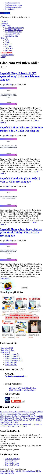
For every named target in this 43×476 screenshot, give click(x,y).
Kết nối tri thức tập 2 (12, 356)
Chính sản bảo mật (29, 471)
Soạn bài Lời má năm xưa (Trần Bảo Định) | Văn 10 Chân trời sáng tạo (21, 129)
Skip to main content (12, 3)
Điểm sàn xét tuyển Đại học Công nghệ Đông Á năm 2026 (21, 416)
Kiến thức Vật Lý (11, 461)
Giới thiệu (10, 471)
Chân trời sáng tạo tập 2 (13, 360)
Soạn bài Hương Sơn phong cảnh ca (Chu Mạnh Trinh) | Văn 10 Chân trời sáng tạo (21, 232)
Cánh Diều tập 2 (11, 365)
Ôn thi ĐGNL (5, 13)
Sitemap (3, 471)
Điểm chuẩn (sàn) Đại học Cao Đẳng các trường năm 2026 (21, 418)
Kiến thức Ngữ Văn (12, 465)
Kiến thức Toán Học (12, 459)
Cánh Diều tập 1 (11, 363)
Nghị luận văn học (7, 350)
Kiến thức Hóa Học (12, 463)
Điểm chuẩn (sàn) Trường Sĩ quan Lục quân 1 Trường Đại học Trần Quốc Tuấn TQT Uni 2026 (21, 425)
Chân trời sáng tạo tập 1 (13, 358)
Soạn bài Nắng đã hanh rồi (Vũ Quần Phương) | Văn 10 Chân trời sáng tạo (20, 76)
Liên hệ (18, 471)
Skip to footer (9, 9)
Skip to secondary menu (13, 5)
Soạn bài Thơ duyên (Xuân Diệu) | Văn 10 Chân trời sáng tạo (20, 180)
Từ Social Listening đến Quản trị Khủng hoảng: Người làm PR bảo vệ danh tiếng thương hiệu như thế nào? (21, 413)
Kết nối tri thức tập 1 (12, 354)
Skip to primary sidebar (13, 7)
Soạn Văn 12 (5, 352)
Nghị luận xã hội (7, 348)
